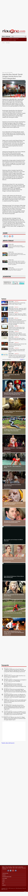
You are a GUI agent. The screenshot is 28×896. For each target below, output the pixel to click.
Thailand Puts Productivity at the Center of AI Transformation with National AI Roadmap (17, 328)
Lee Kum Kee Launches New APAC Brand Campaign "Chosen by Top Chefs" (17, 351)
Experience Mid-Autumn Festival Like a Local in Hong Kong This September (17, 345)
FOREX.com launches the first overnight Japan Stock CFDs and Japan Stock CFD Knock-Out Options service (15, 701)
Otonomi (19, 867)
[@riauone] (11, 870)
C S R (13, 40)
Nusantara (24, 867)
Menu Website (6, 36)
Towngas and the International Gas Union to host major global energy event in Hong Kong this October (17, 356)
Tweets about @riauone (7, 743)
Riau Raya (8, 42)
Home (3, 42)
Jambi (16, 867)
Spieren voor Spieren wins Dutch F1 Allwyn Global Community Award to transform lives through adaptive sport (15, 718)
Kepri (7, 867)
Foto (11, 40)
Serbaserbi (4, 868)
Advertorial (5, 40)
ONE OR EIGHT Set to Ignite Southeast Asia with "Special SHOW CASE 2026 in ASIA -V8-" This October (17, 334)
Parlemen (4, 867)
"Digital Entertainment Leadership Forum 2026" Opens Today (17, 303)
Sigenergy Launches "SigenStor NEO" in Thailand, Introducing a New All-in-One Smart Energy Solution (18, 310)
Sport (14, 867)
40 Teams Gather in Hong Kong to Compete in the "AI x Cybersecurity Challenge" (15, 680)
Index (15, 40)
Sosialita (10, 867)
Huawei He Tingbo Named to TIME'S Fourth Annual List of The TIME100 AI (17, 314)
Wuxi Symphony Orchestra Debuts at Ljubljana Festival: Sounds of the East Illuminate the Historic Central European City (15, 685)
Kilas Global (21, 867)
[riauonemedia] (8, 870)
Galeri (8, 40)
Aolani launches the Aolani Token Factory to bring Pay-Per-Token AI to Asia (17, 340)
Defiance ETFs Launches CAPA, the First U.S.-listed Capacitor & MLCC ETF (15, 676)
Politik (13, 867)
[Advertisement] (14, 14)
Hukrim (16, 867)
